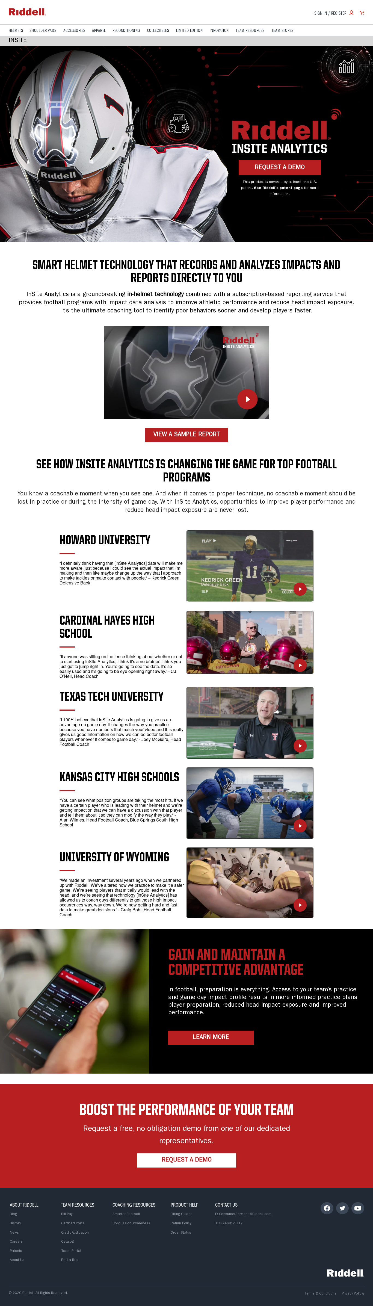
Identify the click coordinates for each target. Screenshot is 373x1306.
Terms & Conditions (320, 1294)
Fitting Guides (182, 1214)
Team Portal (71, 1251)
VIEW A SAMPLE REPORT (186, 435)
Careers (16, 1242)
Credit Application (75, 1233)
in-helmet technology (155, 295)
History (15, 1223)
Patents (16, 1251)
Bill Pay (66, 1214)
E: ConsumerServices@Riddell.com (243, 1214)
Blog (13, 1214)
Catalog (67, 1242)
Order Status (181, 1233)
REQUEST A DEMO (280, 168)
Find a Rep (69, 1260)
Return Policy (181, 1223)
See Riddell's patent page (278, 188)
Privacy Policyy (353, 1294)
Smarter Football (126, 1214)
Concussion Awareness (131, 1223)
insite (18, 41)
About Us (17, 1260)
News (14, 1233)
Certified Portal (73, 1223)
